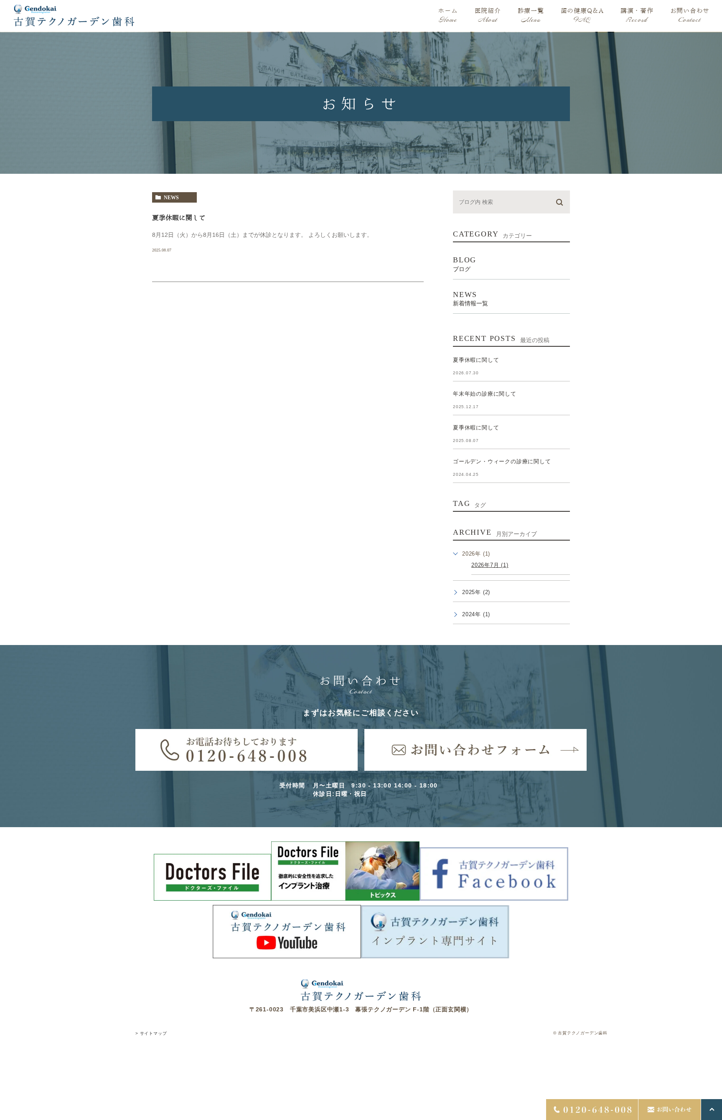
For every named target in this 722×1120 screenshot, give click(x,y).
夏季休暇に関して (179, 217)
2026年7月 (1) (489, 565)
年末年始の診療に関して (484, 394)
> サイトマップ (151, 1033)
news (171, 198)
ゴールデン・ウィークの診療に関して (502, 461)
